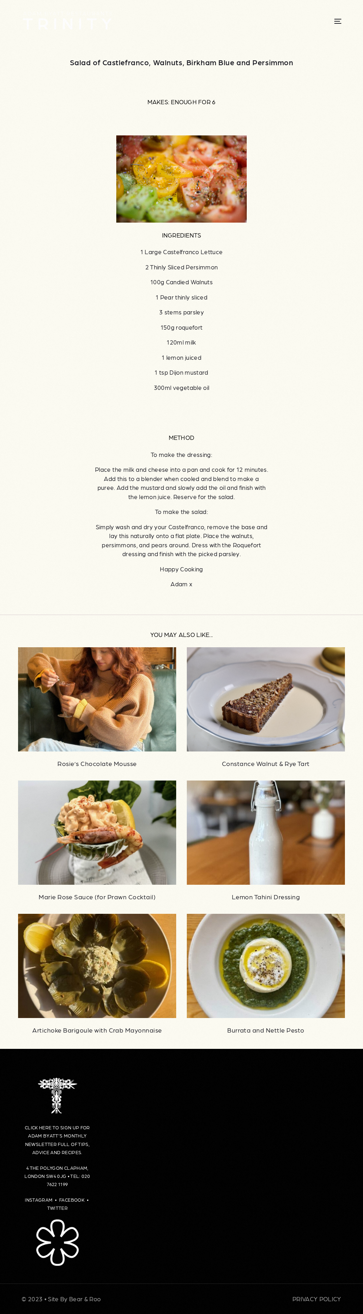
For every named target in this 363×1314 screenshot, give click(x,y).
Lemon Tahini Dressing (266, 896)
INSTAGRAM (38, 1199)
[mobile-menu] (329, 21)
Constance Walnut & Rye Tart (266, 763)
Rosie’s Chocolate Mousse (97, 763)
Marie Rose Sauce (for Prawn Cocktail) (97, 896)
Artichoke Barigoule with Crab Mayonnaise (97, 1030)
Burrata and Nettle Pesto (266, 1030)
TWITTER (57, 1207)
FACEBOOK (72, 1199)
